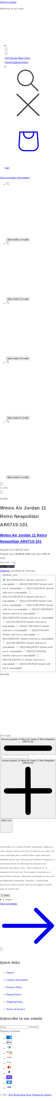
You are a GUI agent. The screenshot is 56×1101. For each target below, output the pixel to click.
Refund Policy (14, 994)
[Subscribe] (37, 1027)
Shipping (4, 570)
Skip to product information (15, 177)
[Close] (1, 949)
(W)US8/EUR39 (28, 617)
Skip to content (8, 2)
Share (6, 895)
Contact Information (17, 980)
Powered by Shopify (42, 1095)
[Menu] (6, 49)
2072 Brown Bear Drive (20, 1095)
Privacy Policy (14, 987)
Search (10, 972)
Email (33, 1027)
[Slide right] (1, 492)
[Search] (28, 91)
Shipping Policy (14, 1002)
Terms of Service (15, 1009)
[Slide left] (1, 483)
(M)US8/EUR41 (27, 638)
